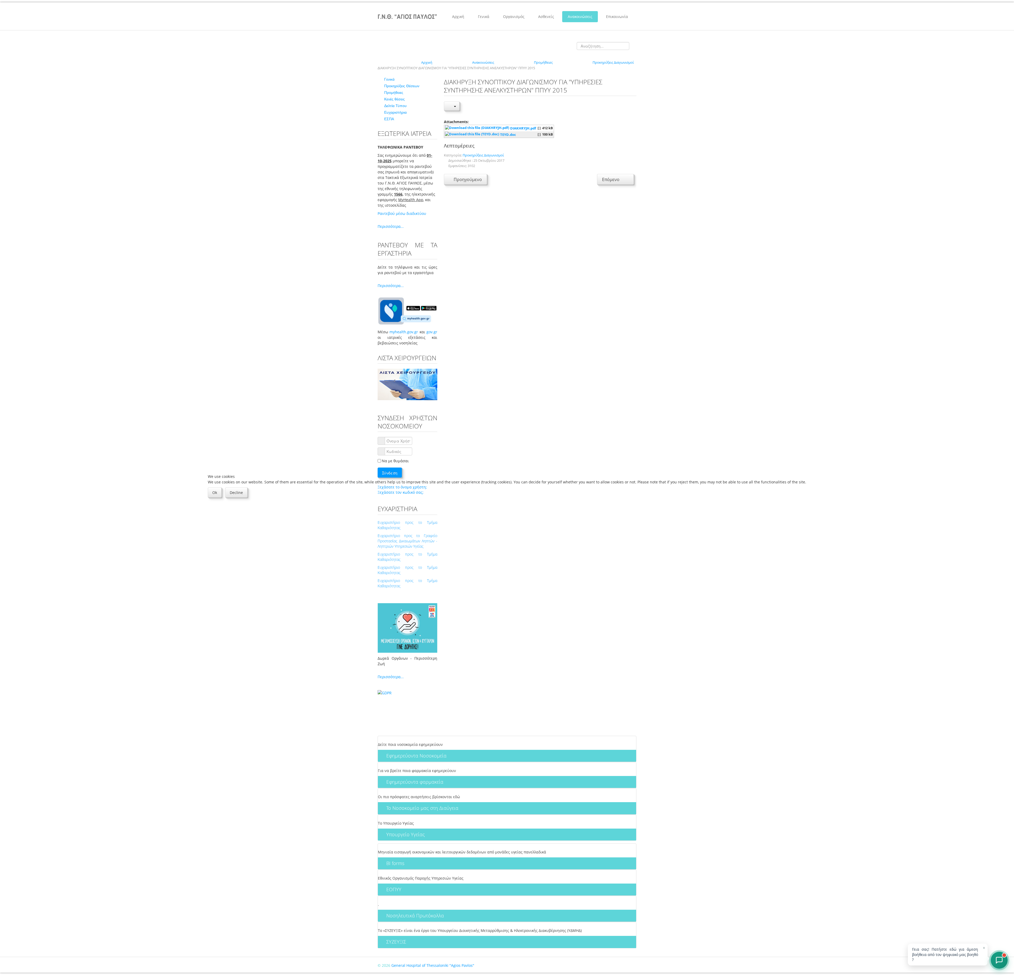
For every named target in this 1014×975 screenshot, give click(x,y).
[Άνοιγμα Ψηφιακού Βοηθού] (999, 960)
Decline (236, 492)
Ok (214, 492)
